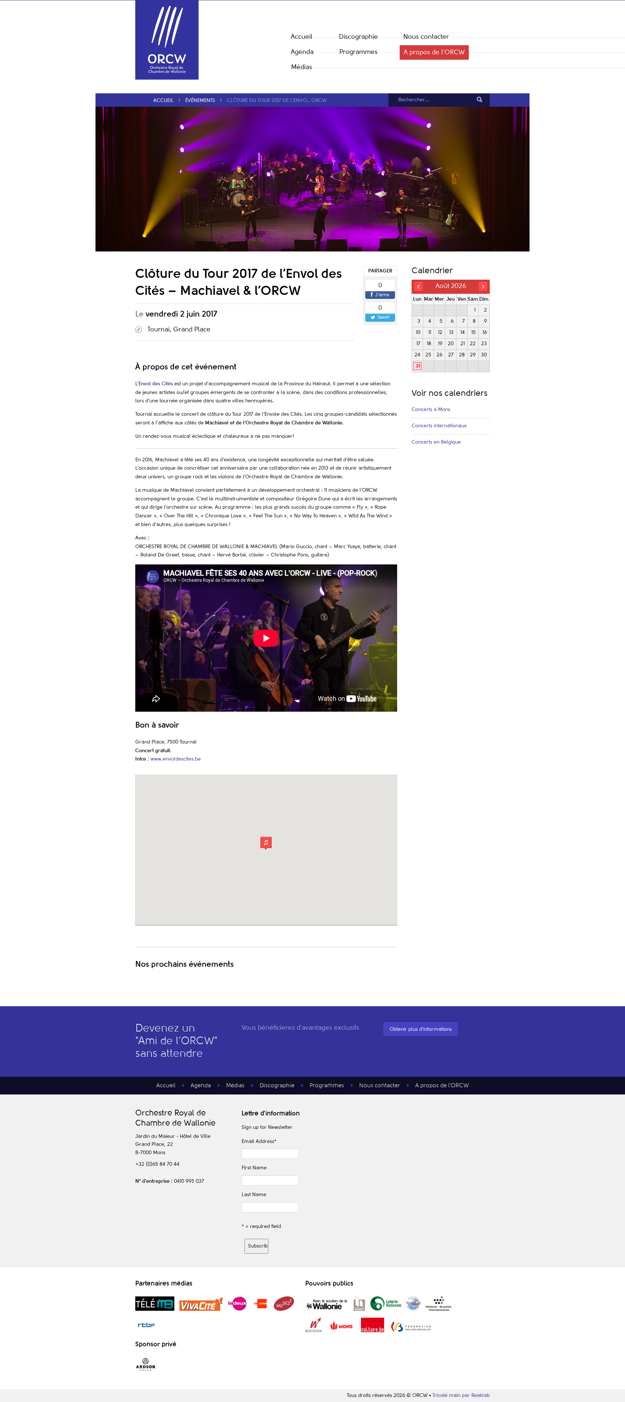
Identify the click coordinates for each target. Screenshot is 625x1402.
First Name (254, 1167)
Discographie (358, 37)
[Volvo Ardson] (145, 1370)
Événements (200, 100)
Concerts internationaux (439, 425)
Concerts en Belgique (436, 442)
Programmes (358, 52)
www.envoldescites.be (175, 759)
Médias (301, 67)
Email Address (259, 1141)
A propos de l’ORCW (434, 52)
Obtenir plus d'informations (421, 1029)
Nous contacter (426, 37)
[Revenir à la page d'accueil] (167, 78)
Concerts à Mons (431, 409)
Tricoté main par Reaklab (461, 1395)
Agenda (302, 52)
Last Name (254, 1194)
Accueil (301, 37)
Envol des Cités (156, 383)
